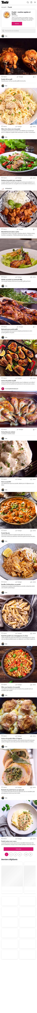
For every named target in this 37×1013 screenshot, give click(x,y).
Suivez (17, 23)
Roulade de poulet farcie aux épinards (12, 790)
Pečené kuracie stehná (8, 432)
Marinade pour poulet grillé (9, 329)
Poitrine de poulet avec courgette (11, 180)
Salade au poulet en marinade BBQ (11, 279)
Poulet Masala (5, 533)
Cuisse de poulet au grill (8, 380)
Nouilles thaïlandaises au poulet (11, 584)
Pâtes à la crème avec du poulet (10, 129)
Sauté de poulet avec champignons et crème (14, 636)
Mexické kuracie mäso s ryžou (10, 232)
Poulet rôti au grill (6, 79)
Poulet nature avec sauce (9, 841)
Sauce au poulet (6, 482)
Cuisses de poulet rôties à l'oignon (11, 738)
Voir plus (18, 849)
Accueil (3, 7)
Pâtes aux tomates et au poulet (10, 687)
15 (26, 854)
